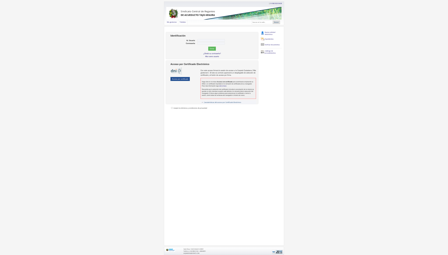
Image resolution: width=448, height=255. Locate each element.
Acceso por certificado (180, 79)
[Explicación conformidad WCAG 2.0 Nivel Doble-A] (277, 253)
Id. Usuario (190, 40)
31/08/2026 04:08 (276, 3)
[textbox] (211, 40)
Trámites (183, 22)
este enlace (222, 86)
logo (167, 248)
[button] (276, 22)
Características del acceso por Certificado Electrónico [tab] (222, 102)
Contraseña (190, 43)
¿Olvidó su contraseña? (212, 53)
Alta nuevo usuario (212, 56)
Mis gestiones (172, 22)
